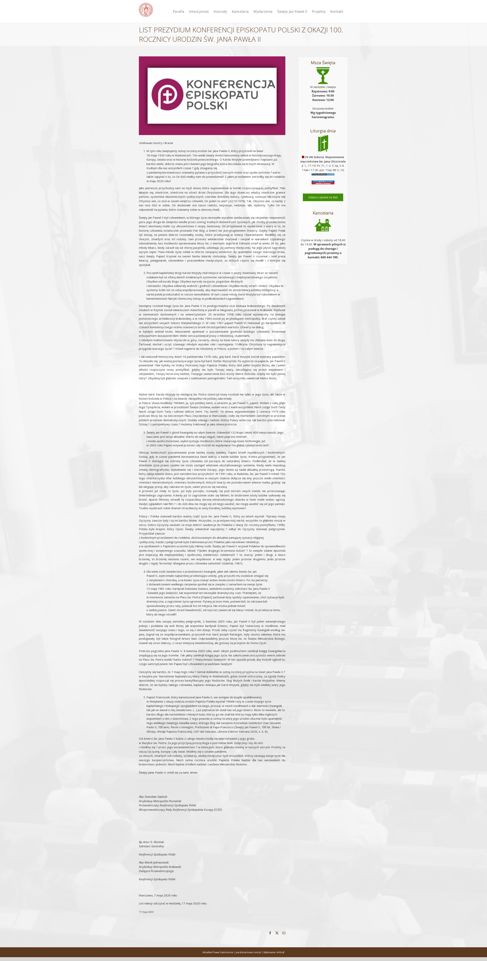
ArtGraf (280, 952)
